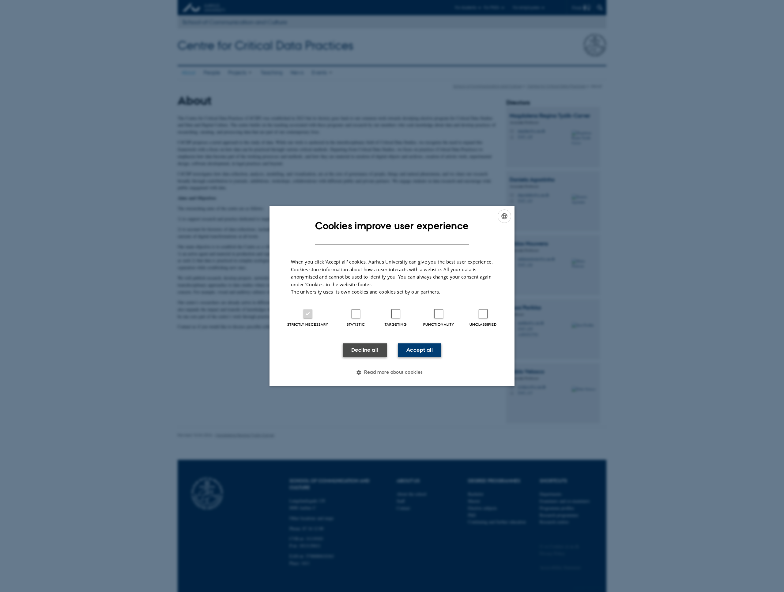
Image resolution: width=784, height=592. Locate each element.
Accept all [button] (419, 350)
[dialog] (392, 296)
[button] (392, 372)
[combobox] (504, 216)
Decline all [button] (364, 350)
